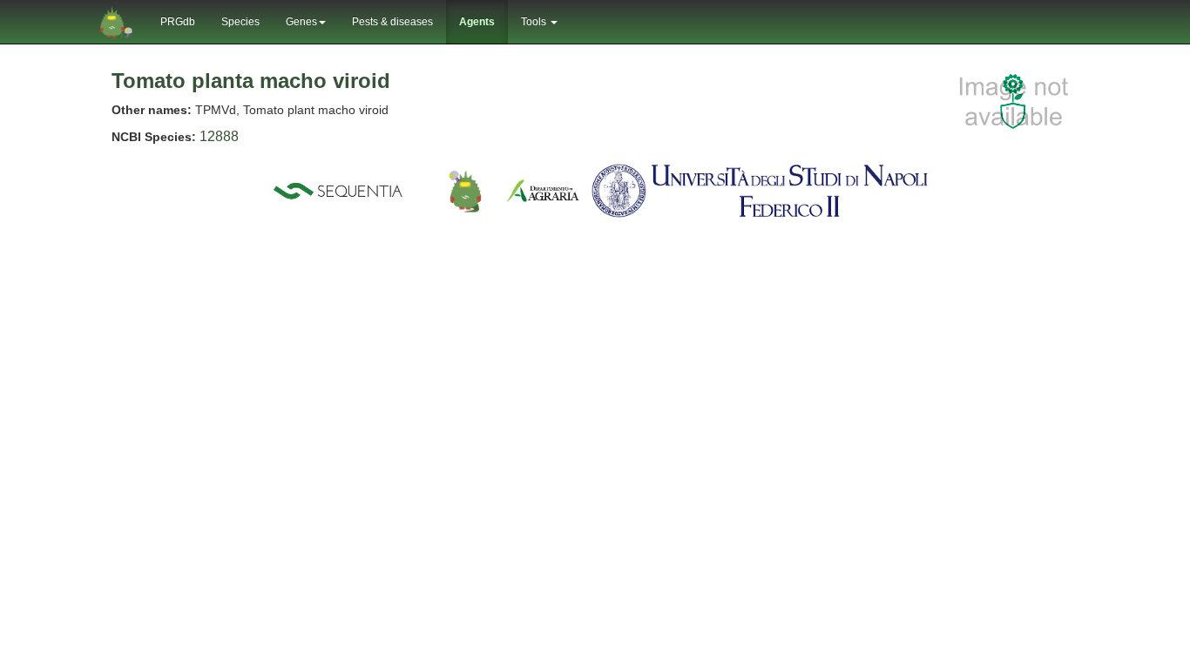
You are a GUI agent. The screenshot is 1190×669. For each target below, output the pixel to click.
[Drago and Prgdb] (465, 190)
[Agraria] (543, 190)
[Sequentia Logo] (341, 190)
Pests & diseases (392, 22)
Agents (477, 22)
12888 (219, 136)
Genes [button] (301, 22)
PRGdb (177, 22)
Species (240, 22)
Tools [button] (535, 22)
